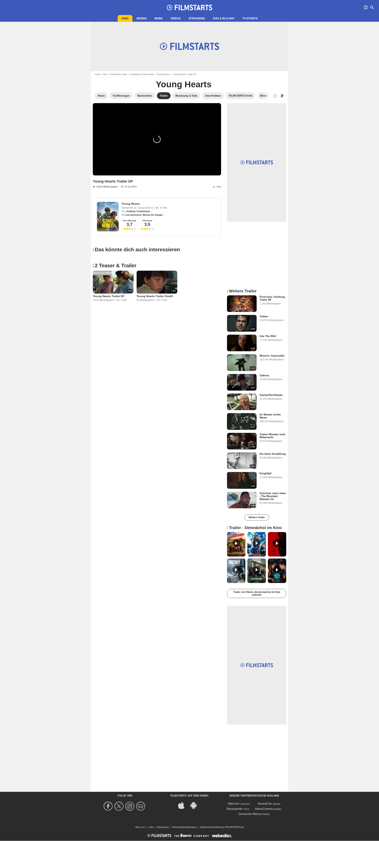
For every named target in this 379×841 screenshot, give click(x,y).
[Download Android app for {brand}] (195, 805)
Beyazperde (234, 808)
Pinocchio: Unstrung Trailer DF (272, 298)
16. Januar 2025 (143, 207)
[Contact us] (141, 806)
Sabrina (264, 375)
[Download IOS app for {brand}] (183, 805)
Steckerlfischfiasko (271, 395)
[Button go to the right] (282, 95)
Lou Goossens (133, 215)
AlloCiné (233, 803)
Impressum (163, 827)
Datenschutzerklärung (212, 827)
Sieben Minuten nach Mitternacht (272, 436)
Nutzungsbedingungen (184, 827)
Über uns (140, 827)
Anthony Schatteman (138, 211)
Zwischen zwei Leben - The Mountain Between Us (273, 496)
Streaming (197, 18)
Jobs (151, 827)
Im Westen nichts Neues (270, 416)
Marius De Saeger (153, 215)
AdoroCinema (264, 808)
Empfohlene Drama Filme (142, 74)
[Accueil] (189, 7)
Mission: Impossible (272, 355)
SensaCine (265, 803)
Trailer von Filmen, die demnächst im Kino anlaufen (256, 593)
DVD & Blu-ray (224, 18)
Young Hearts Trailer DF (109, 296)
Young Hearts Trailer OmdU (155, 296)
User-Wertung (129, 220)
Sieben (264, 316)
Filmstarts (147, 220)
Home (97, 74)
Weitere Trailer (257, 517)
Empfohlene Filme (118, 74)
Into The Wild (268, 336)
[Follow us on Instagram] (130, 806)
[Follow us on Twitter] (119, 806)
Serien (141, 18)
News (158, 18)
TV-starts (250, 18)
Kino (125, 18)
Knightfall (265, 473)
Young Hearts (163, 74)
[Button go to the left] (275, 95)
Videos (175, 18)
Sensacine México (250, 814)
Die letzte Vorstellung (273, 453)
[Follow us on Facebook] (109, 806)
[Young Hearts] (108, 216)
